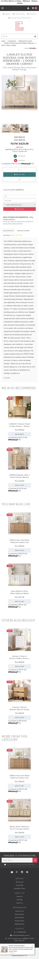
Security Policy (19, 921)
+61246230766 (21, 932)
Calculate (20, 209)
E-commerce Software (17, 955)
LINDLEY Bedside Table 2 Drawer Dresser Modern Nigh (19, 477)
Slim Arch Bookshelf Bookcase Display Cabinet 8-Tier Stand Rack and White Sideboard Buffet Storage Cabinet (21, 949)
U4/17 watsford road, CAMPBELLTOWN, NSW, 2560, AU (20, 940)
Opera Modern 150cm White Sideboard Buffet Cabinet (19, 593)
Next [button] (30, 128)
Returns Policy (19, 917)
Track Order (19, 885)
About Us (19, 896)
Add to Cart (20, 174)
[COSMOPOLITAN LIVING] (19, 26)
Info (32, 163)
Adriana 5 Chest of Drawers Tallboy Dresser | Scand (19, 658)
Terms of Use (19, 911)
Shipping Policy (19, 924)
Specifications (23, 230)
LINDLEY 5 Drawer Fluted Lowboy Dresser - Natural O (19, 426)
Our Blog (19, 900)
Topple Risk (7, 14)
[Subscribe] (34, 860)
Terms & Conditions (21, 864)
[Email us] (12, 872)
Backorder (19, 434)
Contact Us (19, 903)
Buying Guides (32, 14)
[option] (19, 92)
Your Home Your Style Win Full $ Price (20, 18)
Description (8, 230)
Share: (27, 48)
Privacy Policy (31, 864)
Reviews (7, 235)
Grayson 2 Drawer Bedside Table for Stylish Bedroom (19, 709)
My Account (19, 882)
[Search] (35, 36)
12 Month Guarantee (19, 14)
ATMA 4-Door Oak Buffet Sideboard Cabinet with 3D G (20, 542)
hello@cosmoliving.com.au (20, 935)
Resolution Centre (19, 888)
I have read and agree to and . (20, 864)
